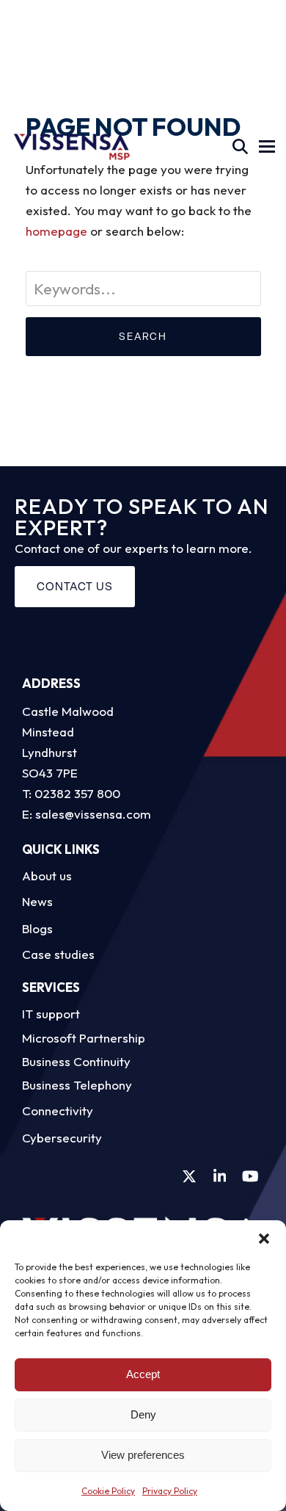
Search (143, 336)
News (37, 901)
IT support (51, 1013)
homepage (56, 231)
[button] (264, 1238)
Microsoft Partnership (83, 1038)
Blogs (37, 928)
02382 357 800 (77, 793)
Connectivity (57, 1110)
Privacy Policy (169, 1490)
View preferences (143, 1455)
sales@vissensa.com (93, 814)
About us (47, 875)
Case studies (58, 954)
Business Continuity (76, 1061)
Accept (143, 1374)
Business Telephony (77, 1085)
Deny (143, 1414)
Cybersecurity (62, 1137)
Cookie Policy (108, 1490)
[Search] (240, 146)
